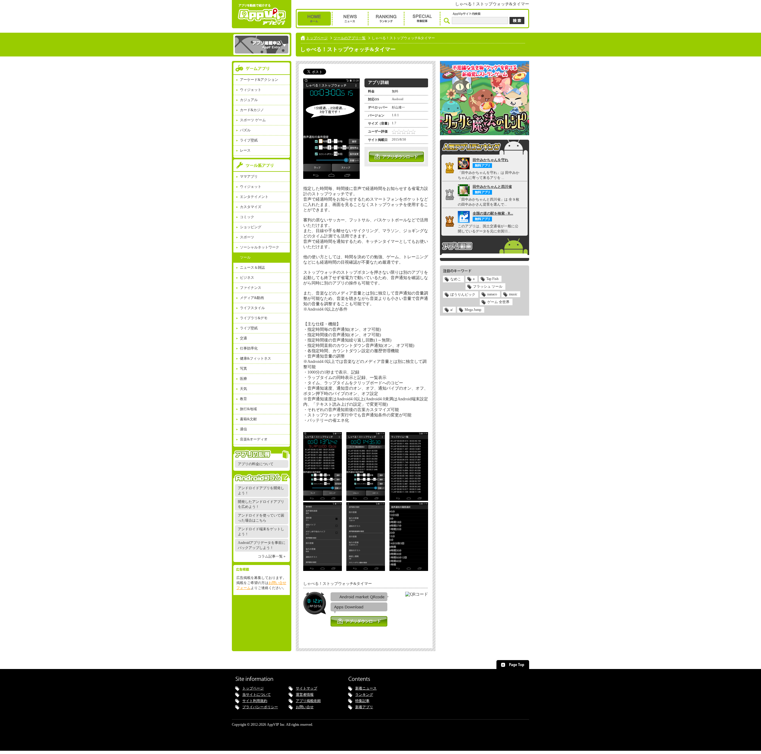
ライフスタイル (252, 308)
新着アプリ (364, 707)
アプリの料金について (255, 464)
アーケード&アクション (259, 80)
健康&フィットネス (255, 358)
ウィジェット (250, 90)
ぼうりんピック (462, 294)
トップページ (317, 38)
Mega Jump (473, 310)
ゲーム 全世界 (498, 302)
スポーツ (247, 237)
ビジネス (247, 278)
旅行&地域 (248, 409)
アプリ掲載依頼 (308, 701)
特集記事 (362, 701)
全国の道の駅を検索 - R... (493, 213)
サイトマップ (306, 688)
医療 (243, 379)
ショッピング (250, 227)
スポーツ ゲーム (253, 120)
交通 (243, 338)
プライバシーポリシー (260, 707)
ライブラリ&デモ (254, 318)
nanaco (492, 294)
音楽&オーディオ (254, 439)
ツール (245, 257)
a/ (451, 310)
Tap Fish (492, 279)
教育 (243, 399)
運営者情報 (305, 694)
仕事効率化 (249, 348)
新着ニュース (366, 688)
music (513, 294)
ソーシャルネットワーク (259, 247)
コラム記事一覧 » (271, 556)
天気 (243, 389)
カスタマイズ (250, 207)
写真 (243, 368)
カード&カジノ (252, 110)
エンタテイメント (254, 197)
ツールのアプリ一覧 (350, 38)
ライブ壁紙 (249, 140)
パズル (245, 130)
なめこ (455, 279)
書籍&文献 (248, 419)
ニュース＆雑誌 (252, 267)
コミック (247, 217)
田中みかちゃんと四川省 (492, 187)
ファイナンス (250, 288)
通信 (243, 429)
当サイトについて (256, 694)
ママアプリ (249, 176)
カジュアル (249, 100)
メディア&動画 (252, 298)
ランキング (364, 694)
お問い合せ (305, 707)
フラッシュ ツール (487, 286)
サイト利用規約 (254, 701)
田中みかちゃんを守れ (490, 160)
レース (245, 150)
